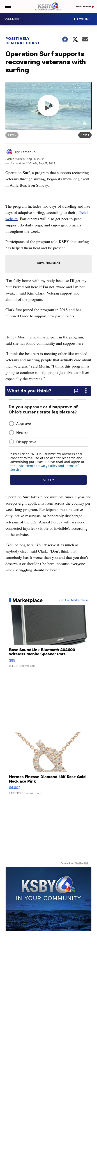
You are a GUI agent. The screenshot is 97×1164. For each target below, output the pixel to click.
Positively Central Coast (22, 40)
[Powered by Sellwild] (81, 863)
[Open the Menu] (7, 6)
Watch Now (84, 6)
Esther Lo (28, 152)
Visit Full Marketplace (73, 600)
